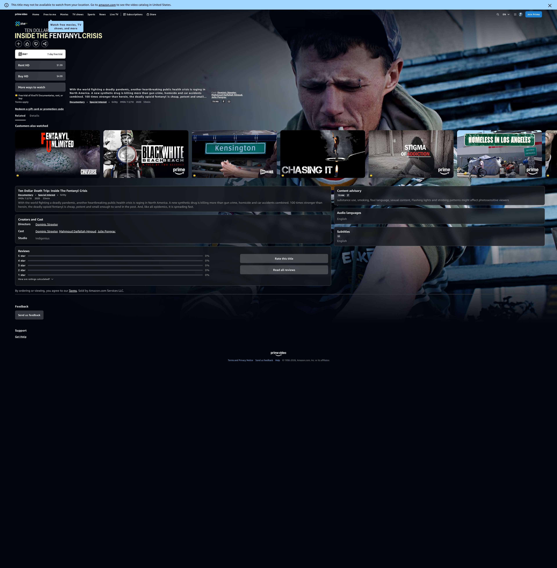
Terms (73, 290)
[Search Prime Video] (498, 14)
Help (277, 360)
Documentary (77, 101)
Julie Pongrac (218, 97)
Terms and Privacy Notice (240, 360)
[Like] (27, 43)
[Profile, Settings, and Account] (521, 14)
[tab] (20, 115)
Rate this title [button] (284, 258)
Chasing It (322, 154)
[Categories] (515, 14)
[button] (35, 279)
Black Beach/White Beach (145, 154)
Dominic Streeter (226, 92)
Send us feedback (264, 360)
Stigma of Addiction (411, 154)
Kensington (234, 154)
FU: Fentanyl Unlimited (57, 154)
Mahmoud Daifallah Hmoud (226, 94)
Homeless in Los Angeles (499, 154)
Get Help (20, 336)
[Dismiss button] (549, 6)
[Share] (44, 43)
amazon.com (107, 4)
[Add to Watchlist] (18, 43)
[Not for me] (35, 43)
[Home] (21, 14)
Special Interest (98, 101)
